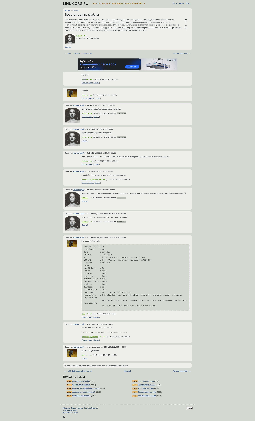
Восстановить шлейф (147, 392)
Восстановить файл (80, 381)
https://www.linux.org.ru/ (70, 412)
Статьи (112, 3)
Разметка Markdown (91, 408)
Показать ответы (88, 98)
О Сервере (66, 408)
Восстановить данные (81, 396)
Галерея (104, 3)
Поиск (142, 3)
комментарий (78, 105)
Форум (120, 3)
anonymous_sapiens (90, 180)
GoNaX (79, 36)
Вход (188, 3)
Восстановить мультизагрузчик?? (86, 388)
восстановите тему (146, 381)
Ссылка (68, 47)
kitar (83, 95)
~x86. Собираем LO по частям (79, 53)
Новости (96, 3)
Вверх (190, 408)
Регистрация (178, 3)
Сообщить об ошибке (70, 410)
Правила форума (77, 408)
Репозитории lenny (180, 53)
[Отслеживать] (185, 27)
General (76, 10)
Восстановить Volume (81, 385)
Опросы (127, 3)
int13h (84, 79)
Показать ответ (87, 83)
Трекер (135, 3)
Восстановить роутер (147, 396)
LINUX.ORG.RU (75, 3)
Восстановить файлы (82, 14)
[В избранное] (185, 20)
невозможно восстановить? (83, 392)
